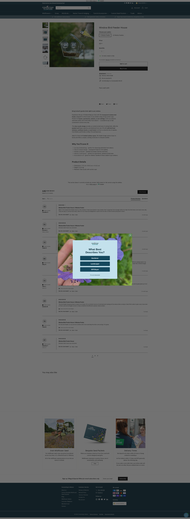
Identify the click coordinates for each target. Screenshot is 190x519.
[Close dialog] (130, 235)
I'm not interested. (95, 275)
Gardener (95, 258)
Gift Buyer (95, 269)
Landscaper (95, 264)
